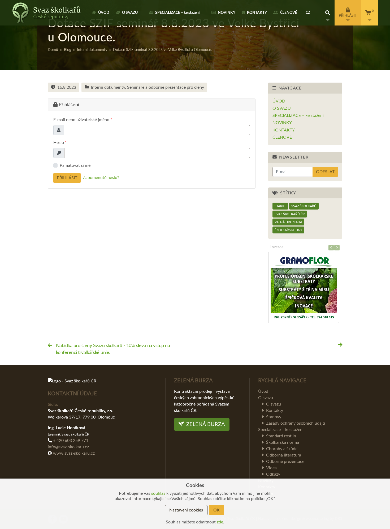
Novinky (226, 13)
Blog (67, 50)
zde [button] (220, 522)
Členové (288, 13)
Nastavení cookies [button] (186, 510)
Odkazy (273, 474)
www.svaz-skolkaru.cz (74, 453)
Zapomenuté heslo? (101, 178)
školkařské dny (288, 230)
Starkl (280, 206)
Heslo (60, 142)
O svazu (130, 13)
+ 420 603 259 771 (70, 440)
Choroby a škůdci (282, 449)
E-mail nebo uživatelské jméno (82, 120)
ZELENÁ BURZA (205, 424)
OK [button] (216, 510)
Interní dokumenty (92, 50)
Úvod (103, 13)
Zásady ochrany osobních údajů (295, 423)
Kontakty (257, 13)
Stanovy (273, 417)
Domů (53, 50)
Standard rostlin (281, 436)
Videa (271, 468)
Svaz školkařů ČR (290, 214)
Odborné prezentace (285, 461)
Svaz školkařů (304, 206)
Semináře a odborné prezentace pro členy (165, 87)
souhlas (158, 493)
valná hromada (288, 222)
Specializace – (177, 13)
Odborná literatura (283, 455)
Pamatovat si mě (75, 165)
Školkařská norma (282, 442)
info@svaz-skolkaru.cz (68, 447)
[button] (328, 12)
